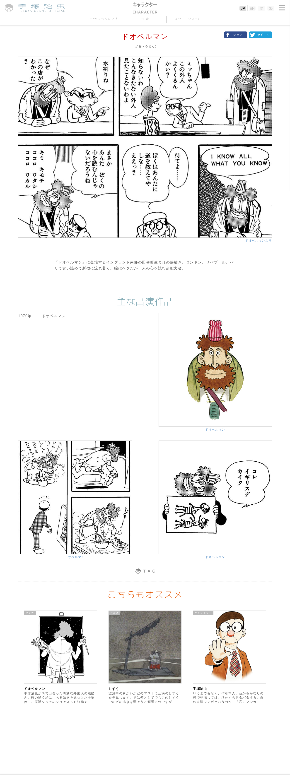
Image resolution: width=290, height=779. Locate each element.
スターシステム (187, 19)
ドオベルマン (215, 429)
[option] (60, 657)
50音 (145, 19)
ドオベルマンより (258, 240)
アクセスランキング (102, 19)
